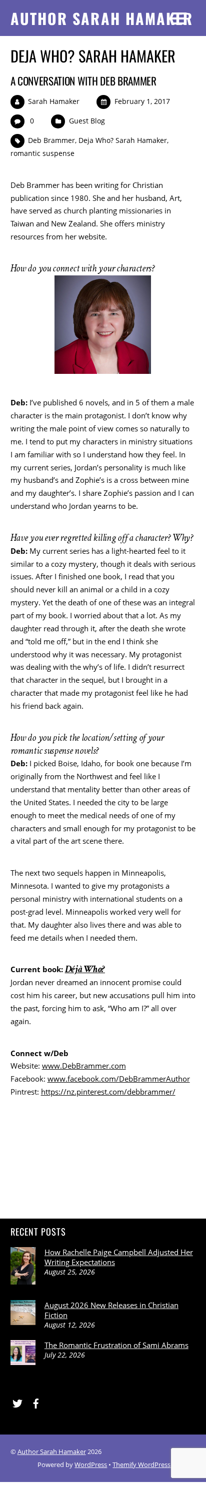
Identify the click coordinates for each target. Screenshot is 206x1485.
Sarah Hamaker (54, 101)
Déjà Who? (85, 969)
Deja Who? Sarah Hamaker (122, 140)
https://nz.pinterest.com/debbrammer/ (108, 1092)
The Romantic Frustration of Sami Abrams (116, 1345)
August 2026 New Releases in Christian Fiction (111, 1310)
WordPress (90, 1464)
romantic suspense (42, 153)
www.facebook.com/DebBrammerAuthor (119, 1079)
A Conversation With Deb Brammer (83, 80)
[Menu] (179, 17)
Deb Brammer (51, 140)
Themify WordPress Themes (154, 1464)
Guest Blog (87, 120)
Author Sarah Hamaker (52, 1451)
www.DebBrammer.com (84, 1066)
